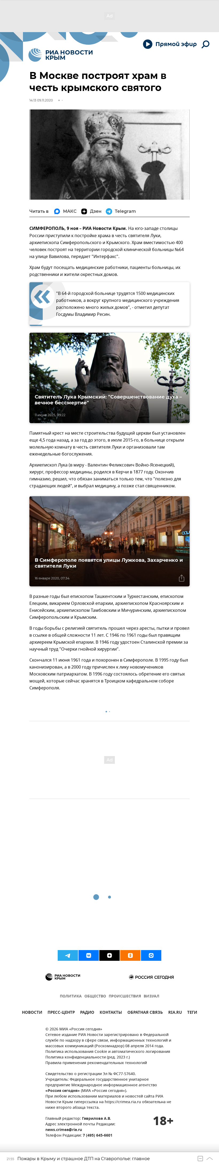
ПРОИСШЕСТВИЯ (125, 996)
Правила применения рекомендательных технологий (96, 1063)
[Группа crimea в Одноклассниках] (130, 955)
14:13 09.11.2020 (41, 100)
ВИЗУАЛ (151, 996)
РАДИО (87, 1013)
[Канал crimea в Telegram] (68, 955)
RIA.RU (175, 1013)
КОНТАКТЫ (111, 1013)
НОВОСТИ (32, 1013)
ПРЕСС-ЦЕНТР (61, 1013)
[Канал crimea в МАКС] (151, 955)
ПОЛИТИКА (71, 996)
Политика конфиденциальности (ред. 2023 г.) (87, 1057)
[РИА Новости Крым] (60, 55)
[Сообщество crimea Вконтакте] (89, 955)
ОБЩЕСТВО (95, 996)
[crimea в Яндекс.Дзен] (109, 955)
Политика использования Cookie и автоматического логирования (107, 1052)
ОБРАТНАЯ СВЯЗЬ (145, 1013)
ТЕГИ (192, 1013)
